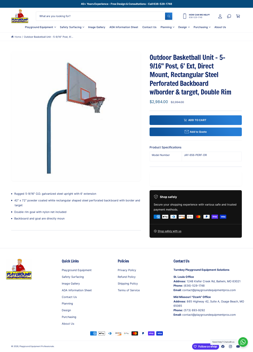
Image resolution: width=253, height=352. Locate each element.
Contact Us (69, 297)
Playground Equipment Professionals (36, 346)
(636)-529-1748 (194, 285)
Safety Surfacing (70, 27)
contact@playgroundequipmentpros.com (209, 290)
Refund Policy (127, 277)
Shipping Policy (128, 283)
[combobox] (104, 16)
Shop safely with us (169, 231)
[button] (40, 28)
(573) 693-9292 (194, 310)
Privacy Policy (127, 270)
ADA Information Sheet (77, 290)
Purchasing (201, 27)
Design (182, 27)
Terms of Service (129, 290)
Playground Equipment (39, 27)
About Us (68, 323)
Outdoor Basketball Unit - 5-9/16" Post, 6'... (48, 36)
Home (18, 36)
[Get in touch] (229, 16)
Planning (166, 27)
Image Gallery (71, 283)
